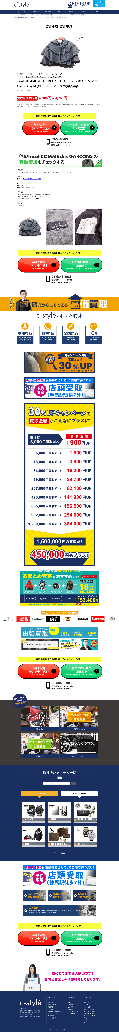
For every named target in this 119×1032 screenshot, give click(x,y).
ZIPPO (85, 1020)
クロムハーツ (87, 1022)
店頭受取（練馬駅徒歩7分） (56, 1011)
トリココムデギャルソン (36, 77)
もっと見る (59, 853)
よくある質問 (95, 11)
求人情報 (70, 1004)
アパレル (31, 74)
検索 (73, 783)
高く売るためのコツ (89, 1009)
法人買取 (86, 1002)
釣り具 (86, 1018)
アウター (40, 74)
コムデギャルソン (55, 77)
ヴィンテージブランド (90, 1015)
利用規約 (70, 1009)
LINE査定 (86, 1004)
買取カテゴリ (48, 11)
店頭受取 (83, 11)
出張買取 (71, 11)
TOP (24, 11)
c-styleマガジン (52, 1013)
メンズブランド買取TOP (20, 15)
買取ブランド (36, 11)
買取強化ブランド (89, 1013)
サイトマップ (71, 1002)
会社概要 (70, 1007)
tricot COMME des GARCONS (32, 179)
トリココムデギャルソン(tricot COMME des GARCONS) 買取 (69, 15)
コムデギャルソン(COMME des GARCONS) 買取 (40, 15)
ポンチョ (49, 74)
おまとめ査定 (87, 1007)
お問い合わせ (71, 1013)
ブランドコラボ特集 (89, 1011)
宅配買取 (60, 11)
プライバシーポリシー (74, 1011)
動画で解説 (51, 1015)
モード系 (58, 74)
